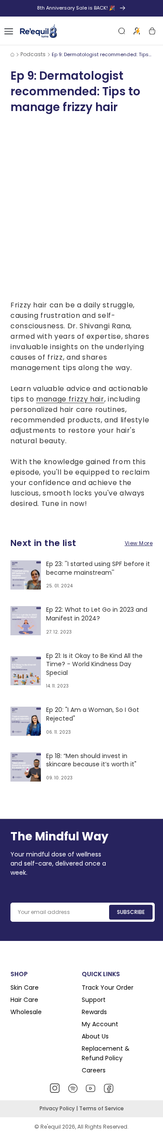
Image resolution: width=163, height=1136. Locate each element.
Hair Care (24, 999)
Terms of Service (101, 1108)
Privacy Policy (58, 1108)
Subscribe (131, 912)
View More (139, 543)
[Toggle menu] (8, 31)
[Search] (122, 31)
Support (94, 999)
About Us (95, 1036)
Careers (94, 1070)
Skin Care (24, 987)
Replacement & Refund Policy (106, 1053)
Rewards (94, 1012)
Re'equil (50, 1126)
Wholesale (26, 1012)
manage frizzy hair (70, 399)
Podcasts (33, 54)
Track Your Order (107, 987)
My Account (100, 1024)
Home (12, 54)
